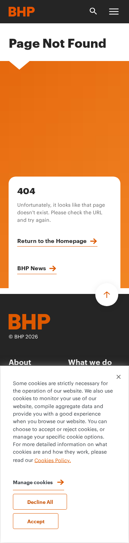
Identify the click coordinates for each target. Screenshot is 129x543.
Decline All (40, 501)
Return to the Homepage (52, 240)
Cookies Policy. (52, 460)
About (20, 361)
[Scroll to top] (106, 294)
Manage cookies (33, 481)
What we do (90, 361)
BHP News (31, 268)
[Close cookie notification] (118, 377)
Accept (35, 521)
